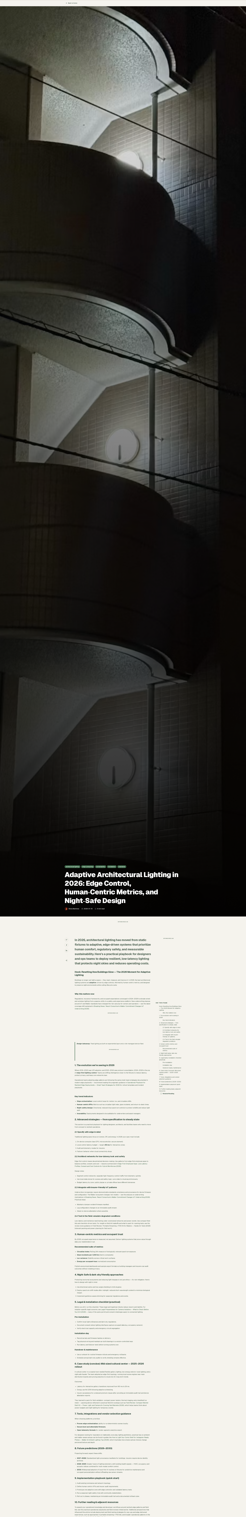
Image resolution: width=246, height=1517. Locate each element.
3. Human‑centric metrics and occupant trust (168, 1045)
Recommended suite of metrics (170, 1049)
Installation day (167, 1065)
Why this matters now (169, 1013)
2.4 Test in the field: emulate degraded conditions (171, 1040)
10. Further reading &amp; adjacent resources (170, 1090)
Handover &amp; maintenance (172, 1068)
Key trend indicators (169, 1020)
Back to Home (72, 3)
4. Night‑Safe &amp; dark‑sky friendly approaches (168, 1054)
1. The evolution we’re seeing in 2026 (169, 1016)
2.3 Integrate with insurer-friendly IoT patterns (170, 1036)
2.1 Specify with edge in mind (171, 1027)
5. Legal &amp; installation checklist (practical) (170, 1059)
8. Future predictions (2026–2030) (170, 1082)
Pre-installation (167, 1062)
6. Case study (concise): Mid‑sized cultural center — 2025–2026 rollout (170, 1072)
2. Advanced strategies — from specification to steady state (168, 1024)
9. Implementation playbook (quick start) (169, 1085)
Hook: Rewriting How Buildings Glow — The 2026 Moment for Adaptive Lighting (170, 1008)
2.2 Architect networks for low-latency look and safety (171, 1031)
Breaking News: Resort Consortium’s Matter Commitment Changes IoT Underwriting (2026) (117, 1197)
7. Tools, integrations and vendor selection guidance (169, 1078)
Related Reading (168, 1093)
